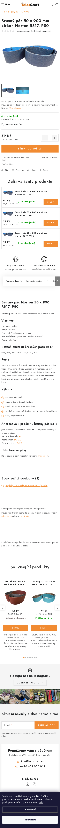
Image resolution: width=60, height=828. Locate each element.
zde (41, 802)
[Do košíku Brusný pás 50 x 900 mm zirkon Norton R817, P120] (51, 244)
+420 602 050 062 (32, 766)
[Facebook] (27, 784)
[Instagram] (34, 784)
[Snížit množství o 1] (45, 137)
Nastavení (30, 809)
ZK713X (17, 439)
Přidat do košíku (30, 148)
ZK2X (19, 443)
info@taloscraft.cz (32, 761)
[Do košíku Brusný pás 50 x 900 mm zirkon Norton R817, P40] (51, 202)
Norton (12, 164)
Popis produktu (12, 281)
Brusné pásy (43, 455)
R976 (21, 436)
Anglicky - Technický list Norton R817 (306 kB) (27, 485)
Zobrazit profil (28, 682)
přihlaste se (6, 516)
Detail (15, 628)
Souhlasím (30, 819)
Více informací (16, 108)
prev (2, 607)
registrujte (24, 516)
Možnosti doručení (14, 124)
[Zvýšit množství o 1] (54, 137)
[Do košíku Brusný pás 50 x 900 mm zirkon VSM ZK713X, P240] (44, 628)
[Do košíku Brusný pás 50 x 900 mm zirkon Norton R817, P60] (51, 223)
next (57, 607)
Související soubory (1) (36, 281)
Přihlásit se (46, 725)
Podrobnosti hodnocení (41, 31)
